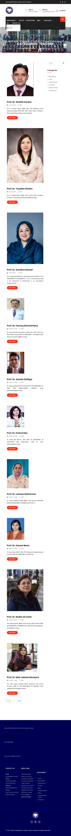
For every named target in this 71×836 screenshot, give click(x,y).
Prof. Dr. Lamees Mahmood (21, 494)
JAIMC (38, 20)
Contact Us (16, 23)
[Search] (63, 63)
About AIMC (41, 781)
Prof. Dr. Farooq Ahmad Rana (22, 325)
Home (39, 778)
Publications (30, 20)
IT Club (50, 79)
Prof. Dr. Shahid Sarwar (19, 102)
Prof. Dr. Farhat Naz (17, 433)
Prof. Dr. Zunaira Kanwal (20, 269)
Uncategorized (52, 90)
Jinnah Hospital (52, 82)
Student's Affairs (53, 87)
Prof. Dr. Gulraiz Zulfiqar (20, 379)
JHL (7, 23)
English (10, 28)
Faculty (21, 20)
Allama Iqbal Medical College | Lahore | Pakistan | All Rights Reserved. (30, 830)
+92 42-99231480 (33, 11)
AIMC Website (52, 76)
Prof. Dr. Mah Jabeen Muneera (23, 677)
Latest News (51, 85)
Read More (12, 117)
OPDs (39, 793)
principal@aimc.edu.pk (49, 11)
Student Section (42, 790)
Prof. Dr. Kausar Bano (18, 545)
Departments (11, 20)
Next (19, 701)
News (39, 788)
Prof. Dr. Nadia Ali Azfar (19, 616)
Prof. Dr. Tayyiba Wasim (20, 188)
